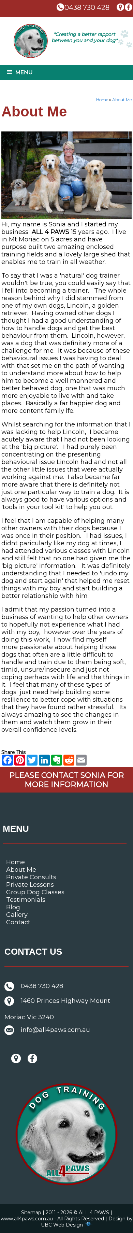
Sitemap (31, 1212)
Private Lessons (30, 884)
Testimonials (25, 899)
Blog (13, 907)
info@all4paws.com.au (55, 1030)
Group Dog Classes (35, 892)
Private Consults (31, 877)
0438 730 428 (86, 7)
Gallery (17, 915)
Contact (18, 922)
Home (102, 99)
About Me (122, 99)
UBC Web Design (62, 1225)
